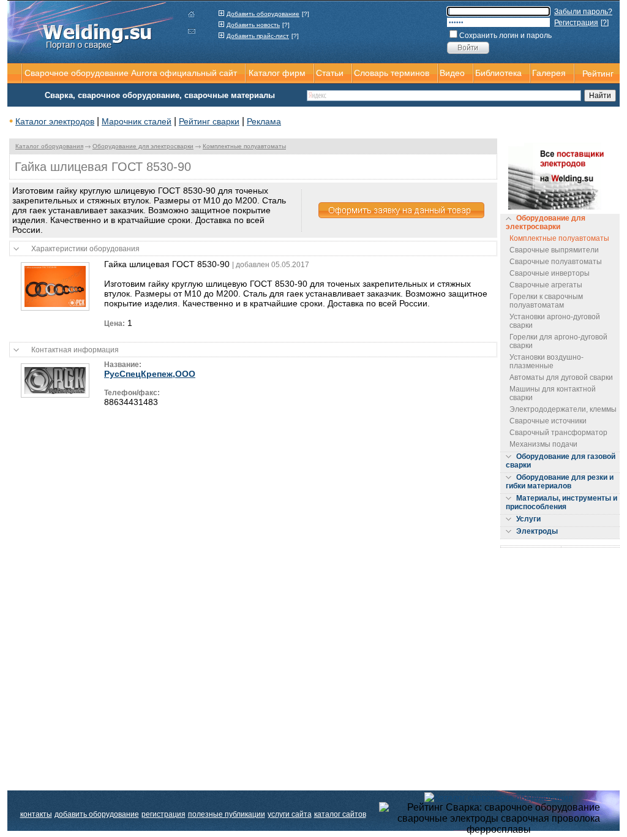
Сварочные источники (548, 421)
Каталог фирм (277, 73)
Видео (452, 73)
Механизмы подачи (543, 444)
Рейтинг (598, 73)
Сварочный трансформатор (558, 432)
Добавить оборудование (263, 13)
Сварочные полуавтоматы (555, 261)
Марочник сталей (136, 121)
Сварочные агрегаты (545, 285)
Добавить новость (253, 24)
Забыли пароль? (583, 11)
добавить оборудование (96, 814)
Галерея (549, 73)
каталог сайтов (340, 814)
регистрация (163, 814)
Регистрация (576, 22)
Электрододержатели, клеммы (563, 409)
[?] (305, 13)
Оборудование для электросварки (142, 146)
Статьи (330, 73)
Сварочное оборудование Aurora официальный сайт (130, 73)
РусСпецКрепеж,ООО (149, 374)
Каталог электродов (54, 121)
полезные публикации (226, 814)
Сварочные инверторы (549, 273)
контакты (36, 814)
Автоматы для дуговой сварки (561, 377)
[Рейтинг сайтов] (498, 796)
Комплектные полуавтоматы (244, 146)
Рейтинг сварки (209, 121)
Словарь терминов (391, 73)
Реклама (264, 121)
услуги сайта (290, 814)
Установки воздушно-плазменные (546, 361)
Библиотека (498, 73)
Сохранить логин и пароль (505, 35)
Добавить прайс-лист (258, 35)
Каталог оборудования (49, 146)
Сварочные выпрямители (554, 250)
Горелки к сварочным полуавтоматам (546, 300)
